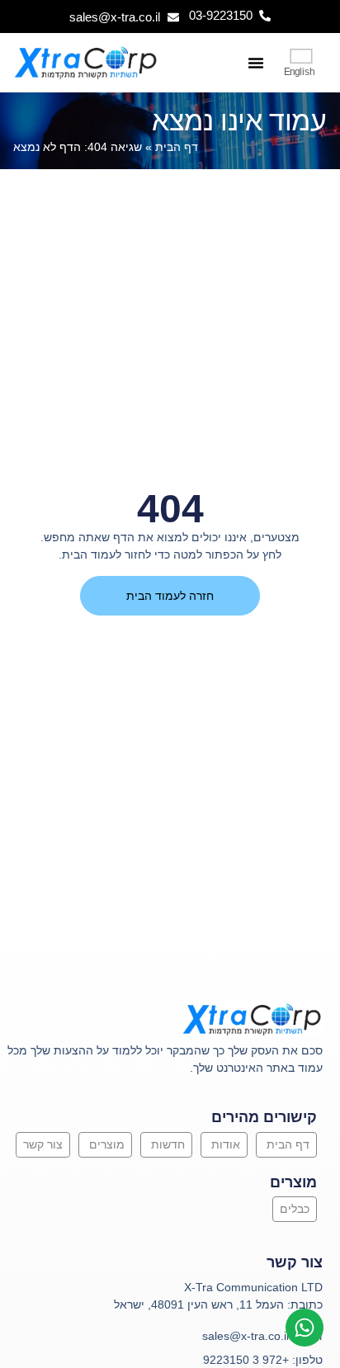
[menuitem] (301, 63)
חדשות (168, 1144)
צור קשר (43, 1144)
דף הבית (176, 147)
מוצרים (107, 1144)
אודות (225, 1144)
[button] (255, 62)
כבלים (294, 1208)
